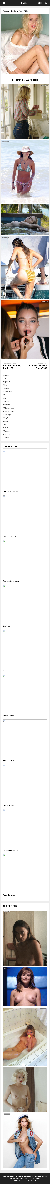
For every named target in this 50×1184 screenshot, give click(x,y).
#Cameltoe (7, 391)
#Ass (5, 395)
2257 (35, 1180)
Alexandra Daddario (10, 491)
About (23, 1180)
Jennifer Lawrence (10, 850)
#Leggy (6, 401)
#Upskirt (6, 382)
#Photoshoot (8, 408)
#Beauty (6, 431)
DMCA (30, 1180)
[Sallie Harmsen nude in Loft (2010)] (25, 987)
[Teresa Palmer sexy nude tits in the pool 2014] (24, 219)
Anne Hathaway (9, 895)
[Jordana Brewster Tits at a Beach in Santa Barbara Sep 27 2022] (24, 171)
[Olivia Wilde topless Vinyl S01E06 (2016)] (25, 938)
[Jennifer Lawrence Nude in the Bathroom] (25, 1036)
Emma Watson (9, 760)
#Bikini (6, 375)
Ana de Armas (8, 805)
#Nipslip (6, 405)
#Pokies (6, 421)
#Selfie (6, 427)
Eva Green (7, 626)
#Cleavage (7, 414)
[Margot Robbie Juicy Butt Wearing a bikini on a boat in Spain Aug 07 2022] (24, 267)
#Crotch (6, 434)
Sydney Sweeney (9, 536)
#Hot (5, 398)
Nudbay (25, 3)
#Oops (5, 378)
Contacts (16, 1180)
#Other (6, 437)
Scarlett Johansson (11, 581)
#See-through (8, 411)
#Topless (6, 418)
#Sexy (5, 385)
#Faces (5, 424)
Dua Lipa (6, 671)
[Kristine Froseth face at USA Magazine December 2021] (24, 329)
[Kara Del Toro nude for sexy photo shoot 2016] (25, 1140)
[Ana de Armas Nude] (25, 1089)
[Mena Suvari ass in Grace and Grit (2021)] (24, 111)
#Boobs (6, 388)
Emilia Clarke (8, 715)
